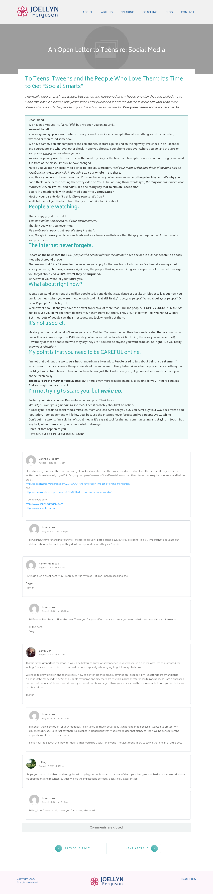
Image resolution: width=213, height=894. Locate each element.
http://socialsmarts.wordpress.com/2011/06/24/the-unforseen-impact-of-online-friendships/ (78, 483)
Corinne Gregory (49, 459)
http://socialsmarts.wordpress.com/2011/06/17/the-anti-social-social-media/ (68, 492)
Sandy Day (45, 651)
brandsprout (50, 528)
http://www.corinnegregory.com (44, 503)
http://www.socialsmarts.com (43, 508)
